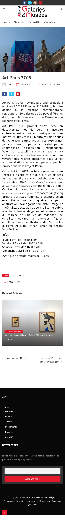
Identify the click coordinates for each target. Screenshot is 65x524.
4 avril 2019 (25, 84)
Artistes (8, 421)
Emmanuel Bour (15, 358)
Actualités (9, 437)
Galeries (19, 22)
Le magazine (32, 501)
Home (6, 22)
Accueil (5, 407)
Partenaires (20, 501)
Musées (9, 416)
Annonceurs (9, 501)
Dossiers (9, 432)
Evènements (11, 426)
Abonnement (44, 501)
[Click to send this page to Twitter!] (11, 94)
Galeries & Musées (32, 497)
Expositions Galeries (41, 22)
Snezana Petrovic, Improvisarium (51, 359)
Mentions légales (49, 497)
